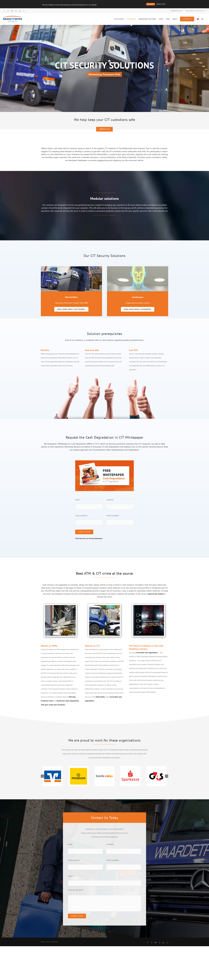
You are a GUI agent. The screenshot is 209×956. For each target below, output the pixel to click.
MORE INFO (160, 4)
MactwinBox (100, 697)
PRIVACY (43, 942)
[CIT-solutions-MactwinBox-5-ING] (71, 267)
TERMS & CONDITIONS (52, 942)
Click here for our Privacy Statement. (89, 538)
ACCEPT (150, 4)
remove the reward (155, 594)
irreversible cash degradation (147, 652)
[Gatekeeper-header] (137, 267)
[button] (202, 19)
